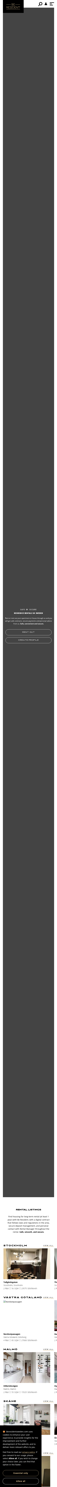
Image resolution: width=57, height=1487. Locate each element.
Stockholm (15, 1245)
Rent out (28, 632)
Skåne (9, 1401)
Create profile (28, 640)
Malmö (10, 1349)
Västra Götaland (22, 1297)
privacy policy (28, 1452)
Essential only (20, 1473)
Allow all (20, 1481)
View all (48, 1245)
